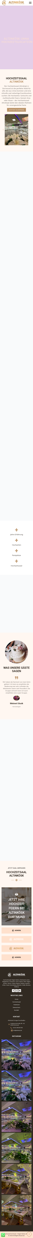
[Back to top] (29, 1234)
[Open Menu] (30, 3)
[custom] (19, 990)
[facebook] (13, 990)
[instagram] (16, 990)
